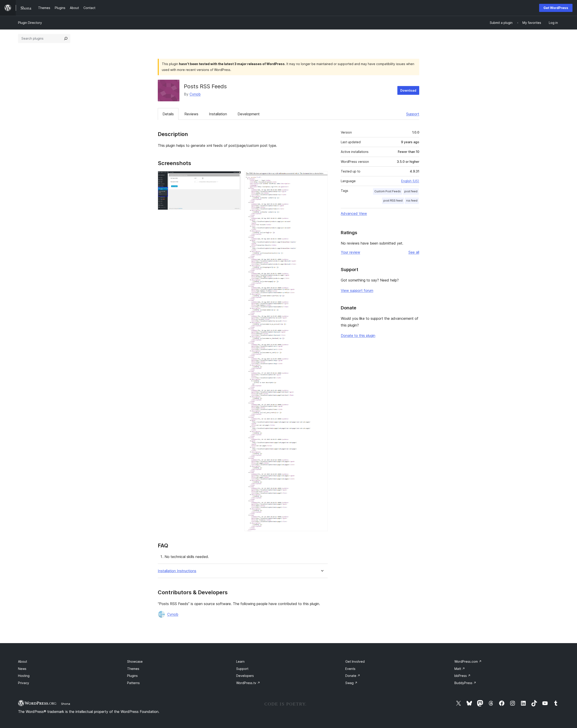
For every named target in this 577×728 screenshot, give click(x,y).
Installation (218, 114)
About (22, 661)
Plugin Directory (30, 23)
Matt (459, 669)
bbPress (462, 676)
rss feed (411, 200)
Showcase (135, 661)
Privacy (23, 683)
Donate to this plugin (358, 335)
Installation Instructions (177, 571)
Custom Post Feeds (387, 191)
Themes (133, 669)
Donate (352, 676)
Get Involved (355, 661)
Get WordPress (555, 8)
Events (350, 669)
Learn (240, 661)
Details (168, 114)
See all (413, 252)
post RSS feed (393, 200)
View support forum (357, 290)
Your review (350, 252)
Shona (65, 703)
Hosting (24, 676)
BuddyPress (465, 683)
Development (249, 114)
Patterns (133, 683)
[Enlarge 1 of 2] (235, 177)
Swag (351, 683)
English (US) (410, 181)
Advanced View (354, 213)
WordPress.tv (248, 683)
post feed (410, 191)
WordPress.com (468, 661)
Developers (245, 676)
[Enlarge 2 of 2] (321, 177)
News (22, 669)
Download (408, 90)
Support (412, 114)
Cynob (195, 94)
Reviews (191, 114)
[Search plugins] (65, 38)
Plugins (132, 676)
